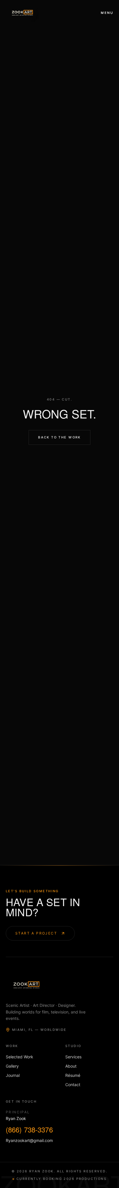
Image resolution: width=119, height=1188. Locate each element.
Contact (72, 1084)
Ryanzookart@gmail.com (29, 1140)
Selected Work (19, 1056)
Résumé (72, 1075)
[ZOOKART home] (22, 12)
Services (73, 1056)
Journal (13, 1075)
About (71, 1066)
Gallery (12, 1066)
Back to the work (59, 437)
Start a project (36, 933)
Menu (107, 13)
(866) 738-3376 (29, 1129)
